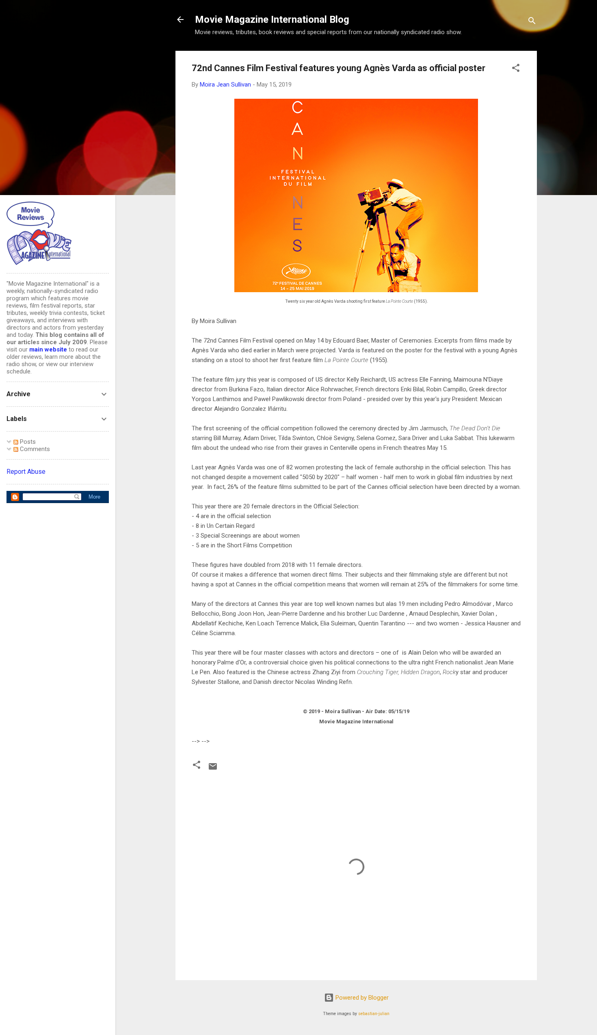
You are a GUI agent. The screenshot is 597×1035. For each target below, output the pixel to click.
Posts (27, 441)
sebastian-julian (373, 1013)
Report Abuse (25, 471)
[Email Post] (213, 769)
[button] (516, 69)
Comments (34, 449)
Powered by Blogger (361, 997)
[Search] (532, 22)
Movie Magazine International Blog (272, 19)
